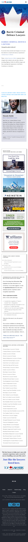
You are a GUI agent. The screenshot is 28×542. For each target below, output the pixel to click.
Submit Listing (17, 489)
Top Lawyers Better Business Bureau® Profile (15, 497)
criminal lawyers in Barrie (11, 58)
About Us (10, 489)
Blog (24, 489)
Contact (14, 492)
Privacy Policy (5, 495)
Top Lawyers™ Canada (15, 533)
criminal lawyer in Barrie (7, 54)
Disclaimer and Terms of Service (14, 495)
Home (4, 489)
